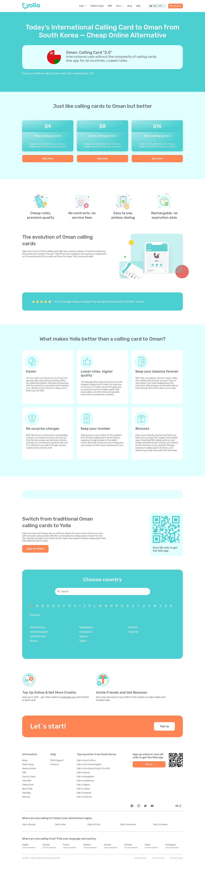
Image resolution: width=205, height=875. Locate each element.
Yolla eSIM (26, 780)
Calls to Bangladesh (85, 776)
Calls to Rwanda (84, 793)
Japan (82, 640)
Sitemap (26, 797)
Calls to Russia (83, 772)
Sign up (164, 726)
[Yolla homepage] (31, 6)
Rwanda (133, 627)
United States (38, 636)
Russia (34, 640)
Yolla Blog (26, 793)
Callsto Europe (29, 824)
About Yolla (27, 789)
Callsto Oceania (160, 824)
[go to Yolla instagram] (138, 805)
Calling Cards (28, 785)
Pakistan (133, 631)
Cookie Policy (140, 858)
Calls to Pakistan (84, 797)
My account (175, 6)
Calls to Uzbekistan (85, 780)
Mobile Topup (97, 6)
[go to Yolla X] (145, 805)
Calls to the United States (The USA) (93, 768)
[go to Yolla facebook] (132, 805)
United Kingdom (39, 631)
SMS (110, 6)
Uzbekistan (85, 631)
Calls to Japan (83, 789)
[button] (157, 6)
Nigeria (83, 636)
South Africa (37, 627)
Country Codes (29, 776)
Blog (129, 6)
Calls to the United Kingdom (89, 764)
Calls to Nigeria (83, 785)
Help (138, 6)
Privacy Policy (176, 858)
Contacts (54, 764)
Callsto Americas (128, 824)
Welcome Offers (29, 768)
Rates (25, 760)
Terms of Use (158, 858)
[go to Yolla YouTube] (152, 805)
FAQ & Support (56, 760)
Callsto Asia (60, 824)
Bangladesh (86, 627)
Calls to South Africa (86, 760)
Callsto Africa (94, 824)
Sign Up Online (35, 548)
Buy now (48, 158)
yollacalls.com (68, 697)
